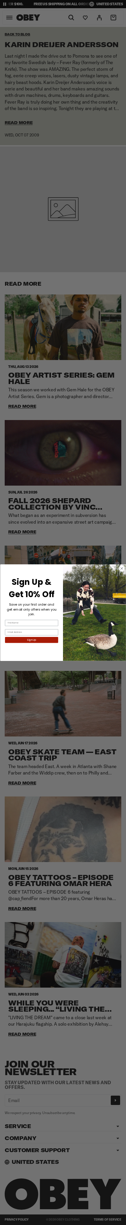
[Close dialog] (122, 568)
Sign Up (31, 640)
